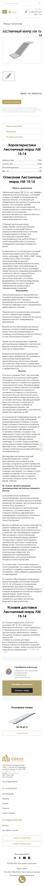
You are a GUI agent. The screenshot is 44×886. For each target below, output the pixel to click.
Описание (11, 132)
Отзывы (5, 803)
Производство (8, 794)
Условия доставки (14, 137)
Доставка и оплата (10, 830)
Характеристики (14, 126)
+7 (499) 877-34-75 (35, 12)
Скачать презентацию (22, 844)
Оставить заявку (22, 690)
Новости (5, 808)
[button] (38, 9)
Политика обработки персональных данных (22, 872)
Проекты (5, 799)
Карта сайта (22, 868)
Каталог (5, 825)
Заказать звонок (11, 102)
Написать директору (22, 838)
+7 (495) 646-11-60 (8, 771)
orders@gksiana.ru (13, 773)
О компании (9, 788)
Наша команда (8, 813)
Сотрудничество (12, 820)
